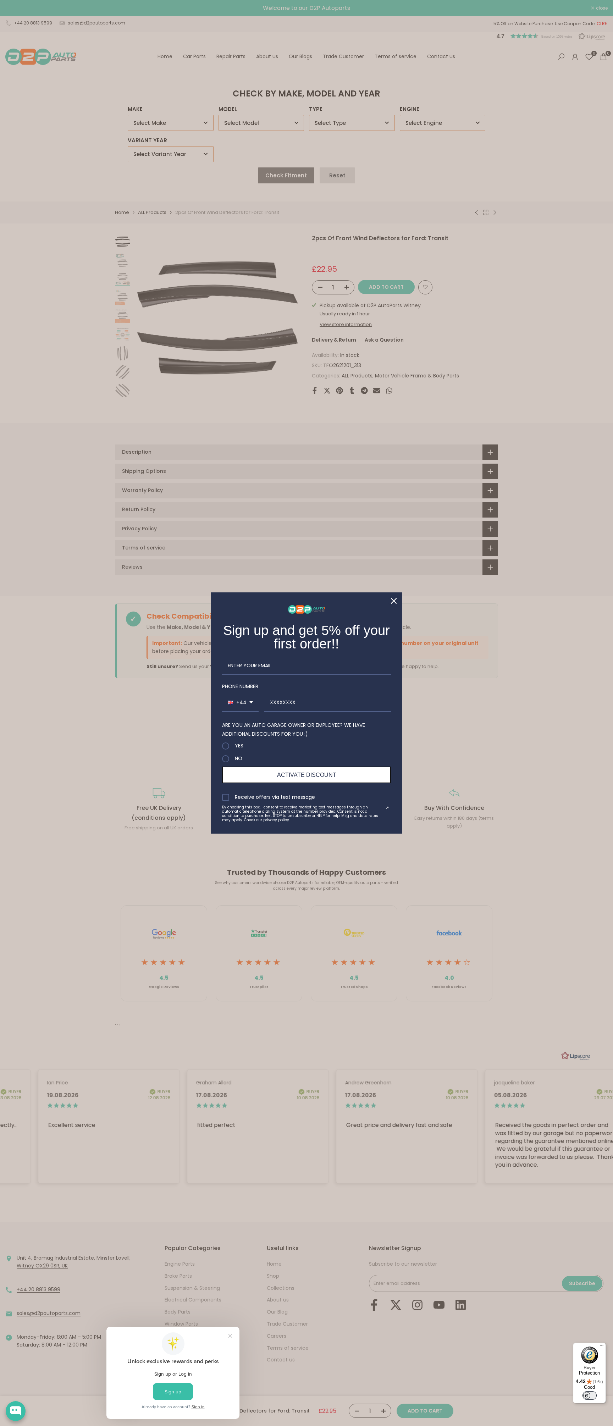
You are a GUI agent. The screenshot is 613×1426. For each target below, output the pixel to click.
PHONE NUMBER (240, 686)
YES (239, 746)
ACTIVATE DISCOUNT (306, 775)
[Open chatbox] (16, 1411)
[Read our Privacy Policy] (386, 808)
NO (238, 758)
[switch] (589, 1395)
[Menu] (601, 1347)
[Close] (393, 600)
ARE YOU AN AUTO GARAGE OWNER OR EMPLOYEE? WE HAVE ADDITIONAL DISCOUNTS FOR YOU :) (293, 729)
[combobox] (240, 703)
